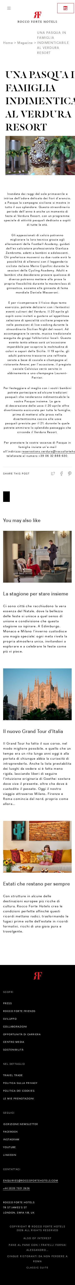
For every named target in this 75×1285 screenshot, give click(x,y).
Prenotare (65, 8)
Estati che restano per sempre (36, 884)
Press (7, 1003)
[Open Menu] (9, 8)
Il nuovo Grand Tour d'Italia (33, 731)
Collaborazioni (15, 1026)
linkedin (9, 1155)
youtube (9, 1147)
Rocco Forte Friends (19, 1011)
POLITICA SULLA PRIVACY (20, 1083)
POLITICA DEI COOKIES (19, 1090)
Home (8, 43)
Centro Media (13, 1041)
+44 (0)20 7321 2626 (16, 1188)
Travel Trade (13, 1075)
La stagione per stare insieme (35, 594)
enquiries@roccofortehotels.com (30, 1180)
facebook (10, 1131)
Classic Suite (37, 1267)
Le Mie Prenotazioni (18, 1098)
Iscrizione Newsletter (20, 1124)
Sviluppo (10, 1018)
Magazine (25, 43)
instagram (11, 1139)
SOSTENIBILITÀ (13, 1049)
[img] (37, 557)
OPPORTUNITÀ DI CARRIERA (22, 1034)
